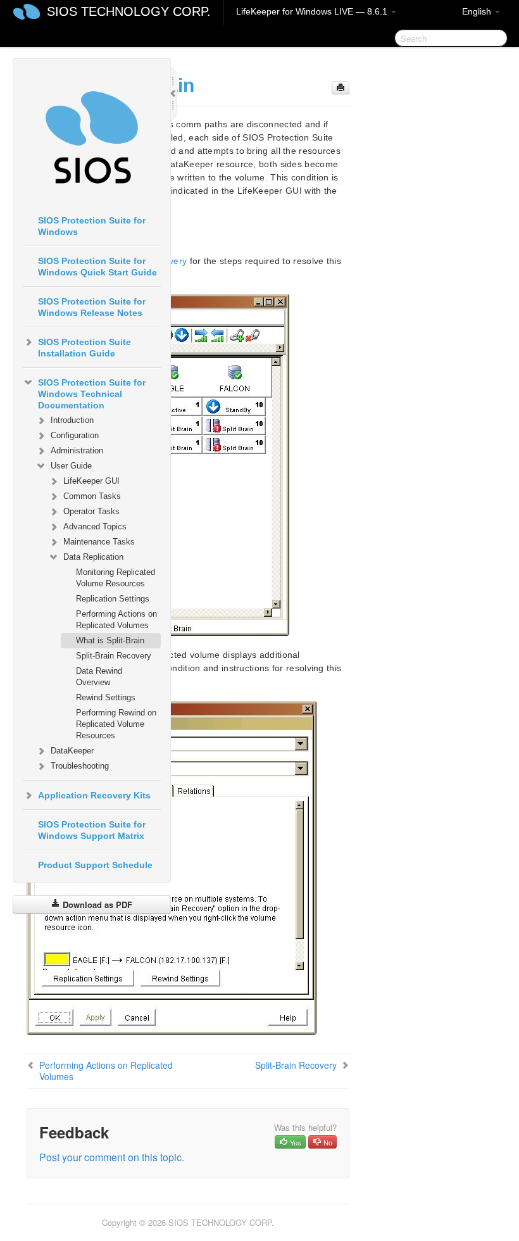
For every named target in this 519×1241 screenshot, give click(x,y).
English (478, 11)
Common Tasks (92, 496)
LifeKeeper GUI (91, 481)
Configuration (75, 435)
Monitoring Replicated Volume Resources (115, 577)
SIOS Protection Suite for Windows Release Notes (92, 307)
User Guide (71, 465)
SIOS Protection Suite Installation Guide (84, 347)
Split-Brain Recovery (113, 655)
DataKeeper (72, 750)
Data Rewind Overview (99, 676)
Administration (77, 450)
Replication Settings (112, 598)
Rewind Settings (105, 697)
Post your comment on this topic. (111, 1157)
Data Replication (93, 557)
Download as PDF (96, 904)
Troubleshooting (80, 766)
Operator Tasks (91, 511)
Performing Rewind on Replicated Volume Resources (116, 724)
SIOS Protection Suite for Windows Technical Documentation (92, 393)
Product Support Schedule (95, 865)
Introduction (72, 420)
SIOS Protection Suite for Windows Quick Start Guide (97, 266)
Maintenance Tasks (99, 541)
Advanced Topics (95, 526)
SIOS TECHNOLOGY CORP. (129, 11)
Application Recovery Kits (94, 795)
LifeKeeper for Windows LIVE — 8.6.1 (313, 11)
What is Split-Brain (110, 640)
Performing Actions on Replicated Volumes (116, 619)
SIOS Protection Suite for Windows (92, 226)
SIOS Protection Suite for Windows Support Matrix (92, 830)
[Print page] (340, 87)
